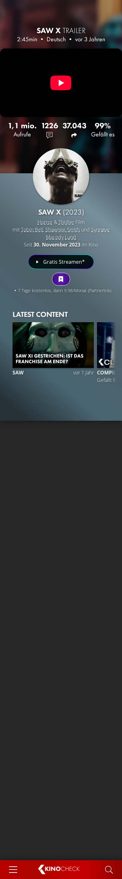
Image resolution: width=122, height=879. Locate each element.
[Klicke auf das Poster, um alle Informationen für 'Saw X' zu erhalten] (61, 176)
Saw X (61, 30)
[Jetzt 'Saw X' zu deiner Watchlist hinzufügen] (61, 279)
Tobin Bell (32, 229)
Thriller (66, 222)
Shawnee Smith (62, 229)
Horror (45, 222)
